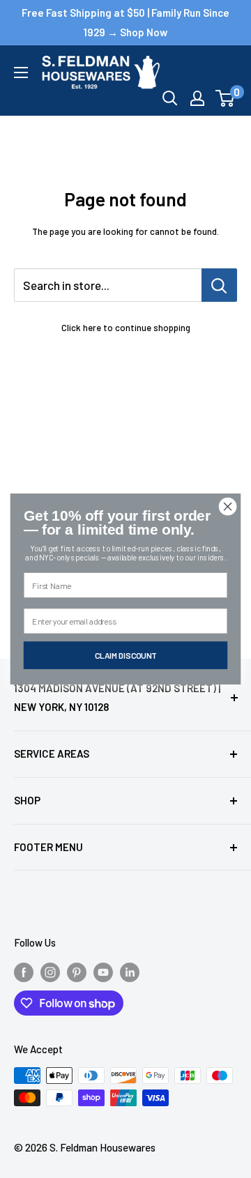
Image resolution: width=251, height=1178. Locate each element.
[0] (225, 98)
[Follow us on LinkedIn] (129, 971)
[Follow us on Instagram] (50, 971)
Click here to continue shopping (125, 327)
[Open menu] (21, 72)
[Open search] (170, 98)
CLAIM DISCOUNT (126, 655)
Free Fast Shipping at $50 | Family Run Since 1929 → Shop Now (125, 22)
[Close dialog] (228, 507)
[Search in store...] (219, 285)
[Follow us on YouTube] (103, 971)
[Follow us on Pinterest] (76, 971)
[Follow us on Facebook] (23, 971)
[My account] (197, 98)
